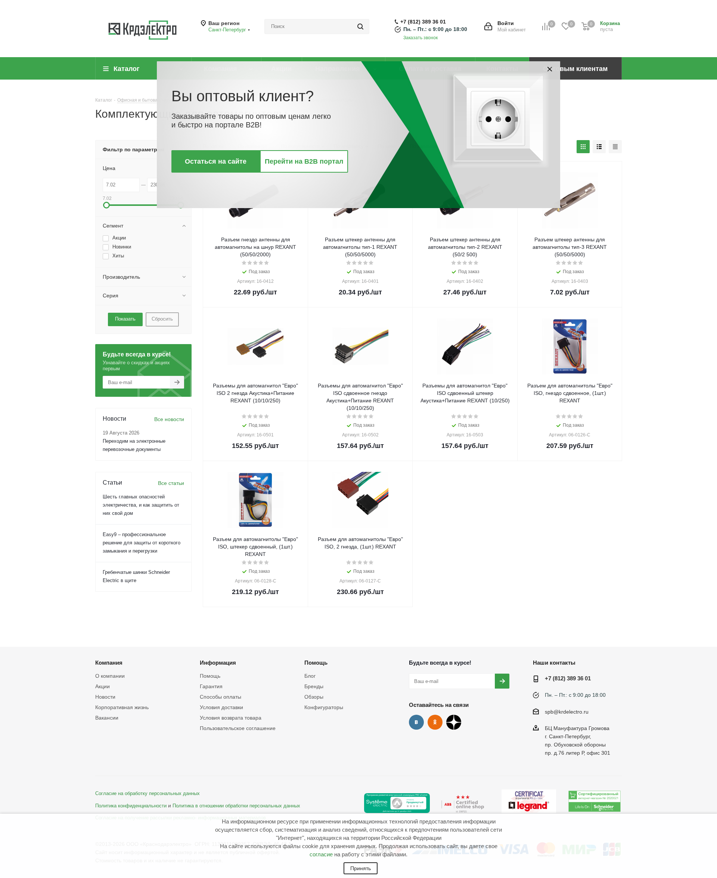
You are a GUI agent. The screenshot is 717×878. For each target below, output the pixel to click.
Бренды (313, 686)
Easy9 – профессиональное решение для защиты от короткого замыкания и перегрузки (141, 543)
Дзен (453, 722)
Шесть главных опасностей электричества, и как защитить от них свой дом (141, 505)
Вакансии (106, 718)
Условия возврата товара (230, 718)
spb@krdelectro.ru (567, 712)
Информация (218, 662)
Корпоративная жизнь (122, 707)
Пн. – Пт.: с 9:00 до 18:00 (435, 29)
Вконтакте (416, 722)
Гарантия (211, 686)
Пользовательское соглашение (238, 728)
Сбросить (162, 319)
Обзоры (313, 697)
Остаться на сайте (215, 161)
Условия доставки (221, 707)
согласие (321, 854)
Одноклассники (435, 722)
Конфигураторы (323, 707)
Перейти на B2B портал (304, 161)
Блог (310, 676)
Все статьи (171, 483)
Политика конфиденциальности (131, 806)
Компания (108, 662)
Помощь (210, 676)
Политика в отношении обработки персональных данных (236, 806)
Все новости (169, 419)
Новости (105, 697)
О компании (110, 676)
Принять (360, 868)
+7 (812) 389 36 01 (423, 22)
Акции (102, 686)
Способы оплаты (220, 697)
